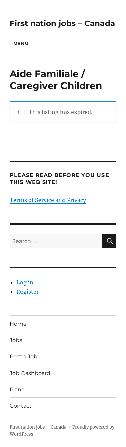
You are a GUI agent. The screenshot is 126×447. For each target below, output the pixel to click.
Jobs (16, 340)
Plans (17, 389)
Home (18, 324)
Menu (20, 43)
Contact (21, 406)
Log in (24, 282)
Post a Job (23, 356)
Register (27, 291)
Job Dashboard (30, 373)
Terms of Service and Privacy (48, 200)
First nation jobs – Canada (62, 23)
